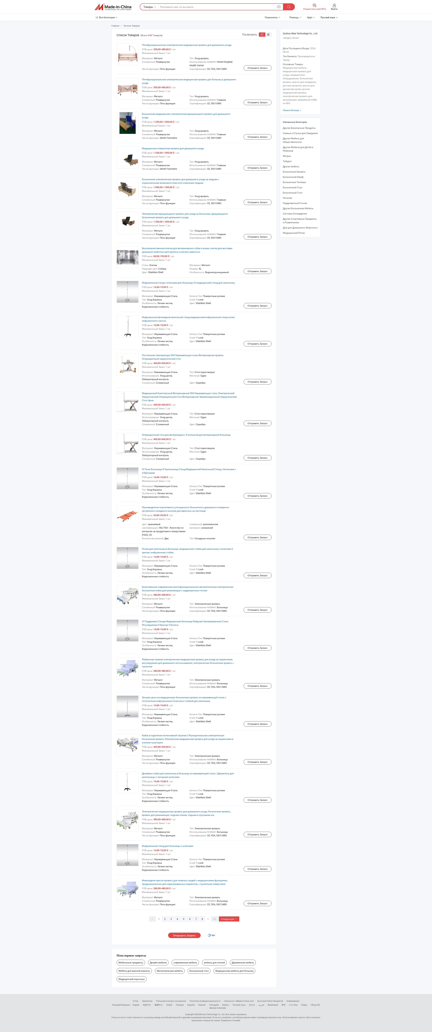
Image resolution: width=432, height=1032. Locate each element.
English (136, 1004)
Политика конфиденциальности (205, 1001)
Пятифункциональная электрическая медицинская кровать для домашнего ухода (186, 44)
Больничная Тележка (294, 182)
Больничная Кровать (294, 171)
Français (180, 1004)
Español (191, 1004)
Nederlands (273, 1004)
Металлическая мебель (170, 970)
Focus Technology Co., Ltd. (213, 1014)
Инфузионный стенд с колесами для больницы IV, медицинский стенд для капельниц (188, 282)
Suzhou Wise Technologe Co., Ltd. (300, 33)
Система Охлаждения (295, 213)
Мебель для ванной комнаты (134, 970)
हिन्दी (283, 1004)
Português (214, 1004)
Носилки (287, 197)
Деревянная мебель (243, 962)
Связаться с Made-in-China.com (239, 1001)
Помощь (294, 17)
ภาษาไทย (293, 1004)
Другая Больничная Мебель (298, 208)
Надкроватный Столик (295, 203)
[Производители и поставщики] (112, 6)
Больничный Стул (292, 187)
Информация (293, 1001)
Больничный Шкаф (293, 176)
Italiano (225, 1004)
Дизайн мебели (158, 962)
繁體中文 (159, 1004)
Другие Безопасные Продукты (299, 127)
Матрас (287, 155)
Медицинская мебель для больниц (234, 970)
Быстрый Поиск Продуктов (270, 1001)
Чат (213, 935)
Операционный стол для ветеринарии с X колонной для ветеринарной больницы (186, 434)
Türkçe (304, 1004)
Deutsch (202, 1004)
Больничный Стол (292, 192)
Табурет (287, 161)
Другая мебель (291, 166)
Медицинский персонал (131, 979)
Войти (334, 8)
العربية (261, 1004)
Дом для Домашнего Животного (300, 227)
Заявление (147, 1001)
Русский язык (239, 1004)
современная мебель (185, 962)
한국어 (252, 1004)
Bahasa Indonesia (218, 1007)
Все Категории (107, 17)
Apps (309, 17)
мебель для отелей (214, 962)
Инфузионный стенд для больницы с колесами (167, 845)
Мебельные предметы (130, 962)
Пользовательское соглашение (171, 1001)
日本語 (169, 1004)
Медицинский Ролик (294, 232)
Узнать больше (292, 110)
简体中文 (147, 1004)
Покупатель (271, 17)
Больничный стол (199, 970)
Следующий (229, 918)
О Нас (136, 1001)
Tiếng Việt (315, 1004)
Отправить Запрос (258, 67)
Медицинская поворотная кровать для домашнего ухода (173, 148)
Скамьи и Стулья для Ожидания (300, 133)
